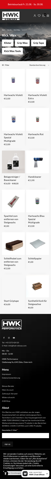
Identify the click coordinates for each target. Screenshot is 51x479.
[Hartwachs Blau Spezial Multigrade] (37, 201)
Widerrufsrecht (8, 397)
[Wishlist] (39, 15)
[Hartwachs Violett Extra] (37, 80)
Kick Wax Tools (12, 51)
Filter (6, 65)
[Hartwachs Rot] (37, 119)
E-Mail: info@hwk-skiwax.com (14, 345)
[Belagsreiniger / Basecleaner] (13, 162)
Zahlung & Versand (9, 393)
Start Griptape (11, 300)
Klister (7, 42)
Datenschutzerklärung (11, 378)
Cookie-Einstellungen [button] (13, 473)
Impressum (6, 374)
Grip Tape (38, 42)
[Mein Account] (35, 15)
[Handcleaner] (37, 162)
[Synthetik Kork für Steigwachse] (37, 286)
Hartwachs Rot (36, 134)
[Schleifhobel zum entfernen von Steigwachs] (13, 243)
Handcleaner (34, 176)
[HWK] (11, 16)
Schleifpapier (35, 258)
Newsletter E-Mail (10, 430)
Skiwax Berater (8, 386)
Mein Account (7, 390)
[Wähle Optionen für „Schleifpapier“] (30, 251)
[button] (5, 88)
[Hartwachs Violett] (13, 80)
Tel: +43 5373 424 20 (10, 342)
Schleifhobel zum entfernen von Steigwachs (12, 261)
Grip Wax (22, 42)
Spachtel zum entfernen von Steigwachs (11, 219)
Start (3, 30)
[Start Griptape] (13, 286)
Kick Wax (17, 30)
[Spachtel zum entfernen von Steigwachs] (13, 201)
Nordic (9, 30)
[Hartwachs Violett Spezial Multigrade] (13, 119)
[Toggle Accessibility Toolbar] (5, 473)
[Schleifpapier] (37, 243)
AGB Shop (6, 401)
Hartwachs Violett (13, 95)
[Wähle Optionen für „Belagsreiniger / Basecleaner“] (5, 169)
